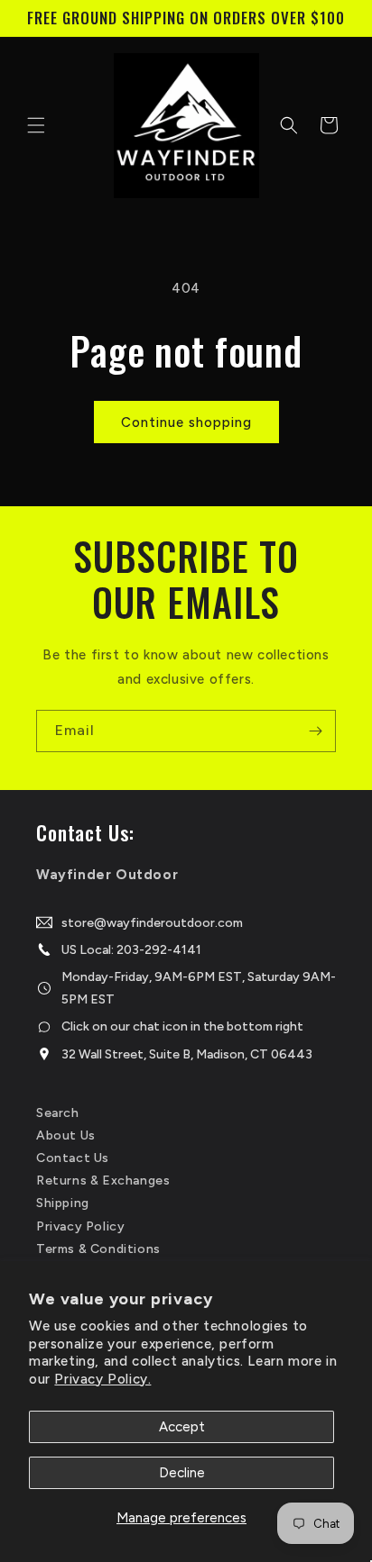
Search (57, 1113)
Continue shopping (186, 422)
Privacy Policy (80, 1226)
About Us (66, 1135)
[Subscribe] (315, 731)
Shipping (62, 1203)
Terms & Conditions (98, 1249)
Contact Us (72, 1158)
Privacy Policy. (102, 1379)
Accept (182, 1427)
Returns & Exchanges (103, 1180)
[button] (36, 125)
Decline (182, 1473)
